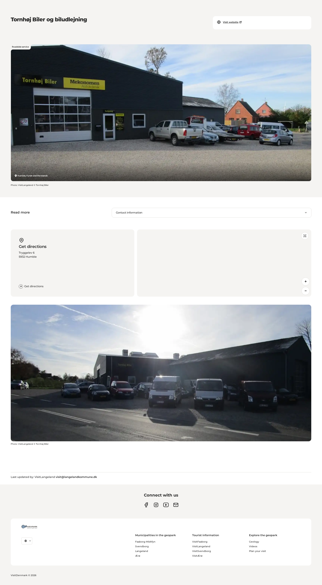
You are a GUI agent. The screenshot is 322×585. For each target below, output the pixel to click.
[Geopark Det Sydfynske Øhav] (29, 527)
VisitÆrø (197, 555)
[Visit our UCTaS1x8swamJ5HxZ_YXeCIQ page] (166, 505)
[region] (224, 263)
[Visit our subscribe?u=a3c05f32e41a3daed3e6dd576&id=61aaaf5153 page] (176, 505)
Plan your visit (257, 551)
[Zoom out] (306, 291)
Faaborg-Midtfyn (145, 541)
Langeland (141, 551)
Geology (254, 541)
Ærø (137, 555)
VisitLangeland (201, 546)
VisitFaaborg (199, 541)
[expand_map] (305, 236)
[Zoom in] (306, 281)
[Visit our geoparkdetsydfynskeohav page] (146, 505)
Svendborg (142, 546)
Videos (253, 546)
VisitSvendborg (201, 551)
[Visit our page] (156, 505)
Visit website (230, 22)
